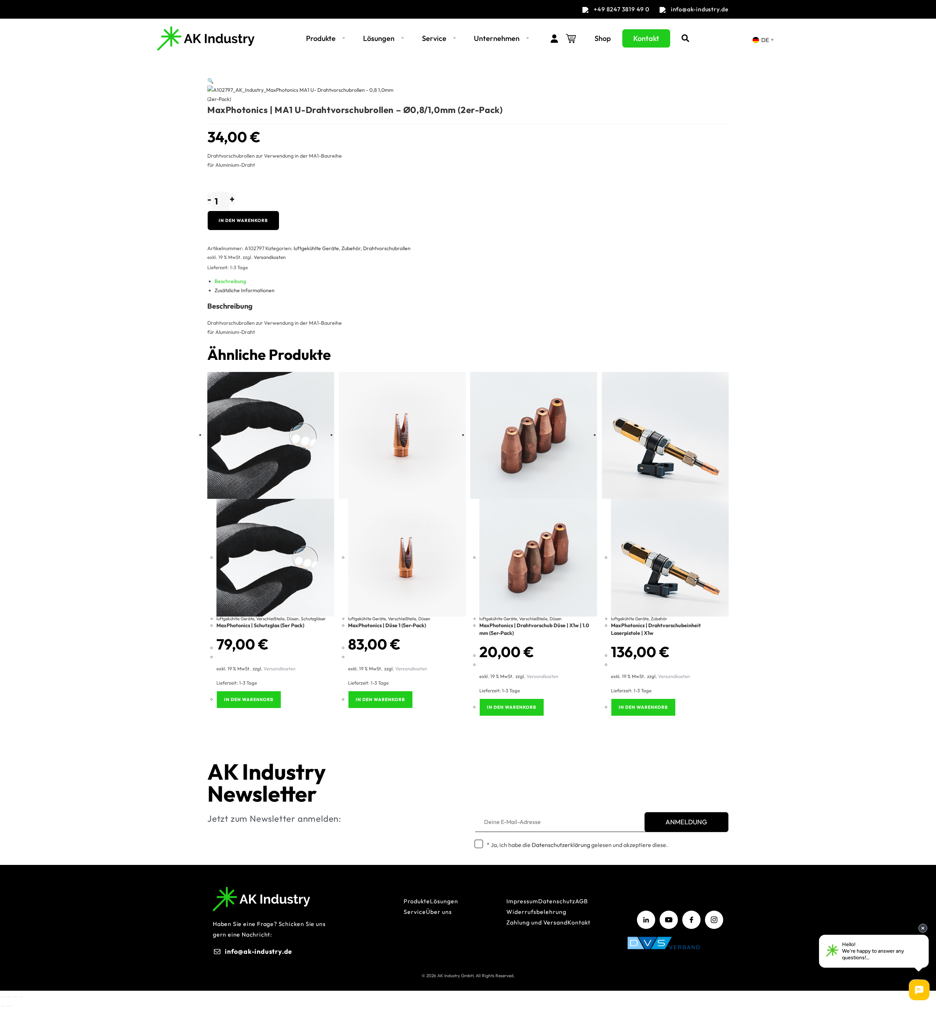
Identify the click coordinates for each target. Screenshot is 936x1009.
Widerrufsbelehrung (536, 911)
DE (764, 40)
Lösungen (444, 901)
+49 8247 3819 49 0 (621, 9)
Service (415, 911)
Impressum (522, 901)
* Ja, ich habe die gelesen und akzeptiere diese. (577, 844)
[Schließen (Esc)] (21, 997)
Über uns (439, 911)
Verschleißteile (270, 618)
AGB (581, 901)
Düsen (293, 618)
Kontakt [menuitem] (646, 38)
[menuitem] (550, 38)
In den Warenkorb (243, 220)
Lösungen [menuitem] (379, 38)
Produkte (417, 901)
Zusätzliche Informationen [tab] (245, 290)
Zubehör (351, 248)
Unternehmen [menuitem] (497, 38)
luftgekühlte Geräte (316, 248)
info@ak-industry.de (700, 9)
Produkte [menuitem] (321, 38)
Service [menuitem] (434, 38)
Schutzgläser (313, 618)
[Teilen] (15, 997)
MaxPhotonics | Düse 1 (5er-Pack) (387, 625)
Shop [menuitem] (603, 38)
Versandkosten (270, 257)
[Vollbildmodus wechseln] (8, 997)
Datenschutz (556, 901)
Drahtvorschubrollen (387, 248)
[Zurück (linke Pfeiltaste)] (2, 1006)
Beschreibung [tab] (230, 281)
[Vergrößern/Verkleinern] (2, 997)
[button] (344, 38)
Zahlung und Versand (536, 922)
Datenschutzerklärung (561, 844)
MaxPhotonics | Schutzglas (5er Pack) (260, 625)
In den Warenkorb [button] (248, 699)
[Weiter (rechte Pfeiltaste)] (8, 1006)
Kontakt (578, 922)
